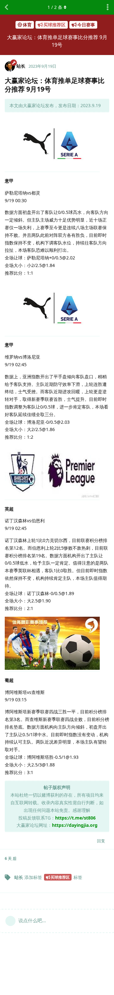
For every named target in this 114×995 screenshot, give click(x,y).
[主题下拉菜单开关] (107, 7)
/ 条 (55, 7)
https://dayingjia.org (75, 825)
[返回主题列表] (6, 7)
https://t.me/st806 (75, 818)
